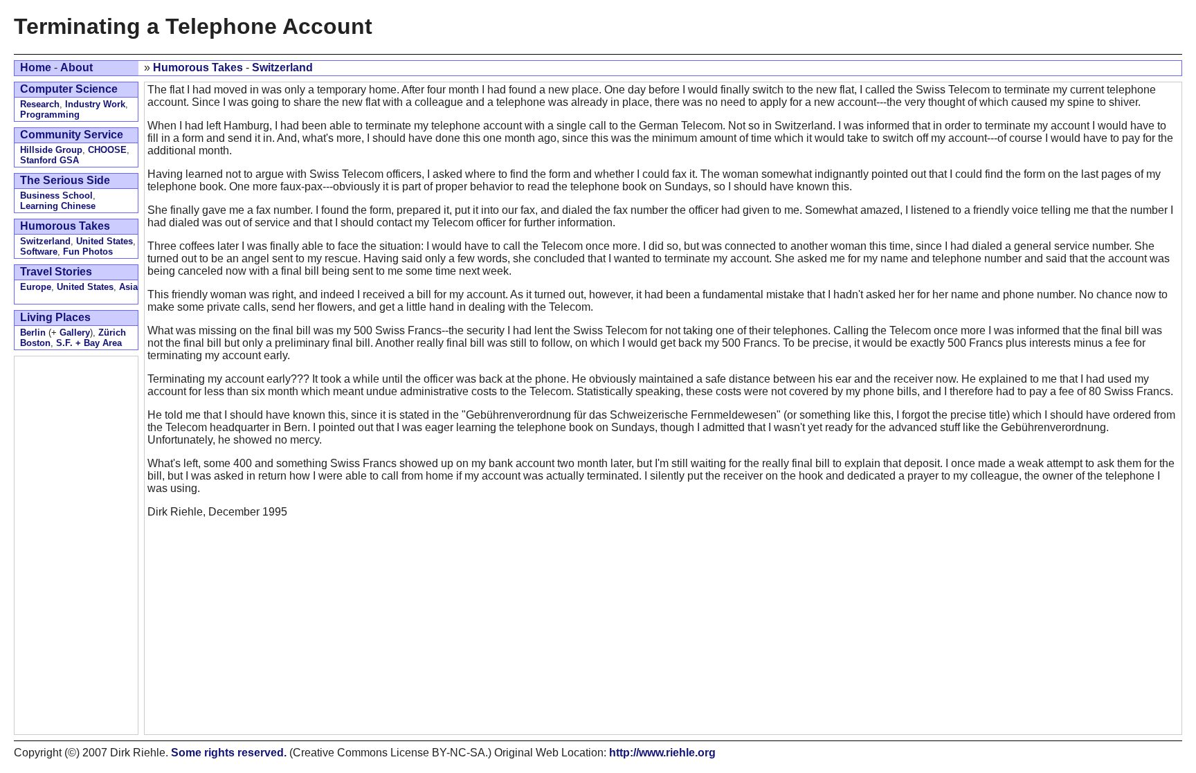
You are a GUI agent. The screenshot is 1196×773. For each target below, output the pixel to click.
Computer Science (69, 89)
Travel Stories (56, 272)
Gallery (75, 332)
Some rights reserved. (229, 752)
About (76, 67)
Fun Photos (88, 251)
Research (40, 104)
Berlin (33, 332)
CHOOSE (107, 150)
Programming (50, 114)
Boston (35, 343)
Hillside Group (51, 150)
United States (104, 241)
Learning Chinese (58, 206)
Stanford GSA (49, 160)
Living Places (55, 317)
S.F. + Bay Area (89, 343)
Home (35, 67)
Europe (35, 287)
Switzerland (282, 67)
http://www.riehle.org (662, 752)
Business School (56, 195)
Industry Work (95, 104)
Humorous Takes (198, 67)
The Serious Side (65, 180)
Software (38, 251)
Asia (128, 287)
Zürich (112, 332)
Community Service (71, 134)
